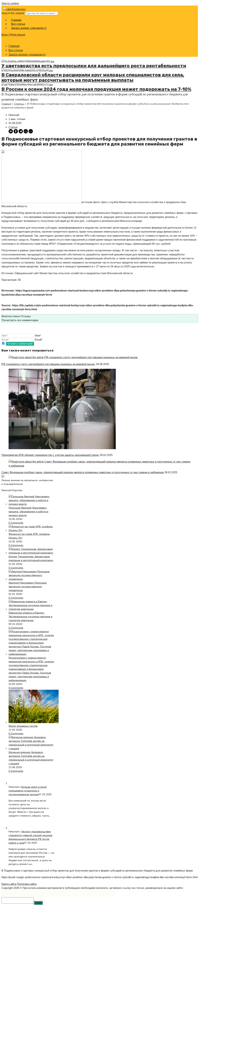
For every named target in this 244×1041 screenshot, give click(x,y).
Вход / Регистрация (13, 34)
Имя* (38, 335)
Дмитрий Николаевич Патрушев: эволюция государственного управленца (28, 586)
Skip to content (10, 3)
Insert (38, 903)
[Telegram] (21, 131)
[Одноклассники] (16, 131)
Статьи (19, 103)
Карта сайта (8, 883)
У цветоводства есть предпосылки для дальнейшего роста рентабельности (93, 66)
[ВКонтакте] (11, 131)
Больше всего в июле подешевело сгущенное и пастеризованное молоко (28, 790)
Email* (39, 339)
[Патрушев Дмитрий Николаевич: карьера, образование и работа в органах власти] (31, 504)
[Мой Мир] (26, 131)
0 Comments (16, 522)
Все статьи (16, 50)
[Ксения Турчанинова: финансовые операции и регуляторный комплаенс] (31, 552)
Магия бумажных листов (23, 726)
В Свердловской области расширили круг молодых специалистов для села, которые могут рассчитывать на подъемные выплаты (92, 77)
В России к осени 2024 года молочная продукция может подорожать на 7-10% (96, 89)
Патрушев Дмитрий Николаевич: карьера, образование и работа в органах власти (28, 511)
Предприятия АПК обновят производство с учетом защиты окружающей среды (50, 454)
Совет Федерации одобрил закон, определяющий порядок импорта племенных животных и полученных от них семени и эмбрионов (82, 472)
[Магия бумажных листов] (34, 722)
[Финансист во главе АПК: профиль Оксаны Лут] (31, 530)
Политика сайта (26, 883)
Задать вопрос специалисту (27, 54)
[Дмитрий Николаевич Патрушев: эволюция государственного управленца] (31, 579)
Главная (14, 46)
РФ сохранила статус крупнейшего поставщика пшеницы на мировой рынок (48, 364)
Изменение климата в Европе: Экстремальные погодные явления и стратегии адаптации (30, 616)
